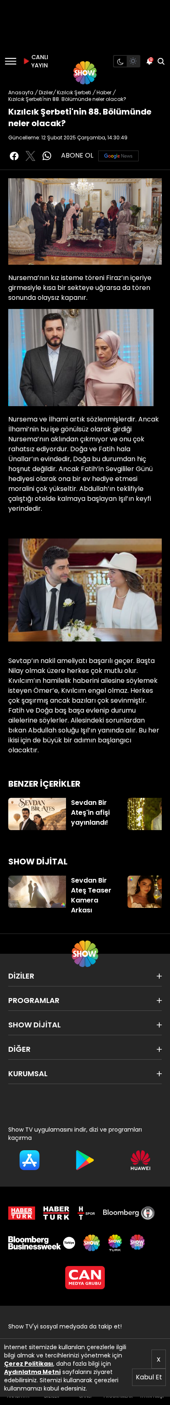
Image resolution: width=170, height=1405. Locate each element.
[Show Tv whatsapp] (47, 156)
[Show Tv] (85, 72)
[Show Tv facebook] (14, 156)
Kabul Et (149, 1377)
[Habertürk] (21, 1213)
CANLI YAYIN (38, 61)
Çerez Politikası (28, 1364)
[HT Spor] (86, 1213)
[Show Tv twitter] (30, 156)
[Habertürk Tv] (56, 1213)
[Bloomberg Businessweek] (41, 1243)
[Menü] (10, 61)
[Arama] (161, 61)
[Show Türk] (114, 1242)
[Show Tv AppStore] (29, 1160)
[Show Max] (138, 1242)
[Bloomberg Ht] (129, 1213)
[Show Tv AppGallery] (140, 1160)
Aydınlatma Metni (32, 1372)
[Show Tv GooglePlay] (85, 1160)
